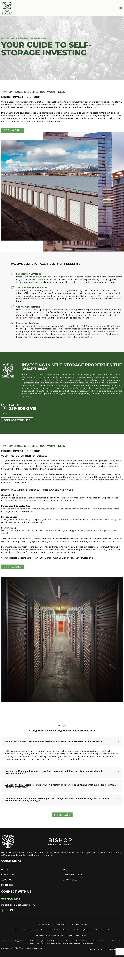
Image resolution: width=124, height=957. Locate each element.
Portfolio (7, 885)
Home (4, 869)
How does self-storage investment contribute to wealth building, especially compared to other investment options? (55, 772)
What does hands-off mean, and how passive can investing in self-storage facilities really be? (54, 741)
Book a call (70, 880)
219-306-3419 (23, 408)
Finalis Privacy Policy (42, 935)
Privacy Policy (97, 949)
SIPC (85, 924)
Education (7, 875)
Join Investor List (73, 875)
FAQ (65, 869)
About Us (6, 880)
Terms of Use (115, 949)
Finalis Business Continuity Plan (62, 935)
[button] (121, 8)
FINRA (80, 924)
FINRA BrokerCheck (82, 935)
